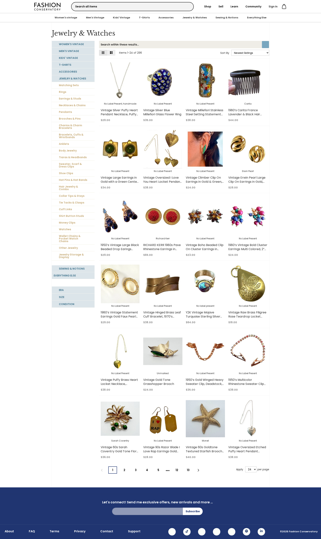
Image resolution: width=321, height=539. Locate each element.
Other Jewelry (68, 248)
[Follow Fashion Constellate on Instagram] (172, 531)
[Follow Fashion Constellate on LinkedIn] (261, 531)
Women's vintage (66, 17)
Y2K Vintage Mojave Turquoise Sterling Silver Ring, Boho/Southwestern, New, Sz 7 (204, 318)
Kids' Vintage (121, 17)
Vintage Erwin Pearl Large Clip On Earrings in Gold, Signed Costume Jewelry (246, 181)
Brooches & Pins (70, 118)
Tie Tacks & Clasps (71, 202)
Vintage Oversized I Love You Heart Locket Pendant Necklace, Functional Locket (162, 183)
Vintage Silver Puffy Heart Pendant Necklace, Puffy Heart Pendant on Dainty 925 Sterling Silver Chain (119, 116)
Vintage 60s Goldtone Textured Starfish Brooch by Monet (204, 451)
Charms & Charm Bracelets (70, 126)
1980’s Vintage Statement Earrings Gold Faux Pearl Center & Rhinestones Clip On (120, 318)
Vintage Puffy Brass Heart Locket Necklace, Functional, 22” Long (119, 384)
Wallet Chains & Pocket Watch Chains (69, 238)
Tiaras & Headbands (73, 157)
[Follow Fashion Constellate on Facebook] (201, 531)
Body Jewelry (68, 150)
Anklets (64, 144)
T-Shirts (144, 17)
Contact (106, 531)
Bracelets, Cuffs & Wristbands (71, 136)
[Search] (187, 6)
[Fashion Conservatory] (47, 6)
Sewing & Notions (226, 17)
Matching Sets (69, 85)
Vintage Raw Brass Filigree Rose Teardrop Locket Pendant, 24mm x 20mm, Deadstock (247, 318)
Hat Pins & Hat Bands (73, 180)
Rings (62, 92)
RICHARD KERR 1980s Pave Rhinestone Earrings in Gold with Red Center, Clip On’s (162, 251)
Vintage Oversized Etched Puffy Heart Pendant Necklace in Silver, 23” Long (247, 451)
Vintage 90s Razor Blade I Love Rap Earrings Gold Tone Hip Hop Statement (161, 451)
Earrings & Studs (70, 98)
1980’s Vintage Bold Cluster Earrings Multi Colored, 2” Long (247, 249)
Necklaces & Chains (72, 105)
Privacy (80, 531)
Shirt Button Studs (71, 216)
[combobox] (132, 6)
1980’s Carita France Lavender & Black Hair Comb (244, 114)
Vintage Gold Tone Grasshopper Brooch (158, 382)
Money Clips (67, 222)
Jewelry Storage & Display (71, 256)
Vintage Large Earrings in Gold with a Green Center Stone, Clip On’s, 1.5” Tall (119, 181)
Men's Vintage (95, 17)
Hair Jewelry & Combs (68, 188)
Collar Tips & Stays (72, 196)
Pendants (65, 112)
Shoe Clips (66, 173)
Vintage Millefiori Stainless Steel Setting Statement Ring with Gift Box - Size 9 (204, 114)
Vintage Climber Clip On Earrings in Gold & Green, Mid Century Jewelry (204, 181)
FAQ (32, 531)
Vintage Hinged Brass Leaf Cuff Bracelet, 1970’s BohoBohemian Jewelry (162, 316)
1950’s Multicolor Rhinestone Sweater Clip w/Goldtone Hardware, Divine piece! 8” (246, 386)
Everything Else (256, 17)
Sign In (273, 6)
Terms (54, 531)
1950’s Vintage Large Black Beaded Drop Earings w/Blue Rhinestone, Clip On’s (120, 251)
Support (134, 531)
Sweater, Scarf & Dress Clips (70, 165)
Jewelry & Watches (194, 17)
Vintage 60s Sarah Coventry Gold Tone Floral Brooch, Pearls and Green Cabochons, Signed (120, 453)
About (9, 531)
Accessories (166, 17)
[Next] (199, 470)
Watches (65, 229)
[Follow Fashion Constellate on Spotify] (246, 531)
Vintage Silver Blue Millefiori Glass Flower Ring (162, 112)
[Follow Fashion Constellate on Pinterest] (231, 531)
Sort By (224, 53)
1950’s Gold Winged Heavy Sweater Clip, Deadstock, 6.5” (204, 384)
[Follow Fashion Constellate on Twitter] (216, 531)
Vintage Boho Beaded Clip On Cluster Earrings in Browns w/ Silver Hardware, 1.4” (204, 251)
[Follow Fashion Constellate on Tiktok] (187, 531)
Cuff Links (65, 209)
